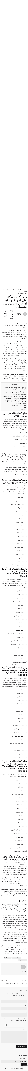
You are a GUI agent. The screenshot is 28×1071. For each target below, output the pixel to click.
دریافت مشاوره (9, 64)
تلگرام (6, 1068)
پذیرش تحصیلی (23, 289)
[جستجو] (2, 64)
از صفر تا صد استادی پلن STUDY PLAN (16, 983)
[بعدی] (2, 981)
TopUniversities (11, 489)
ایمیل (25, 1005)
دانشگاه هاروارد (22, 960)
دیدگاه (25, 1029)
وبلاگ (19, 291)
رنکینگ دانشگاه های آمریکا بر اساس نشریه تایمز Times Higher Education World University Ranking (15, 401)
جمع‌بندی (23, 409)
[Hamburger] (25, 64)
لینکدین (11, 1068)
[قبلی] (6, 981)
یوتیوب (21, 1068)
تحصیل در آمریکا (15, 289)
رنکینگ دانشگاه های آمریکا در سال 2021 (15, 387)
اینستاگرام (16, 1068)
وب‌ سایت (24, 1011)
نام (26, 998)
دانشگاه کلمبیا (7, 957)
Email (23, 1058)
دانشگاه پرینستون (16, 957)
